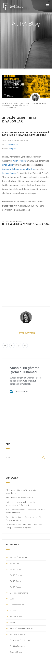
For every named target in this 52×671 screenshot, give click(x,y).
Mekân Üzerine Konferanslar (22, 628)
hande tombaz (19, 103)
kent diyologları (33, 103)
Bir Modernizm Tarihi (19, 593)
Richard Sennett (9, 173)
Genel (12, 622)
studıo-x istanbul (20, 105)
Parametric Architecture (20, 640)
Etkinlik (13, 611)
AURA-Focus (15, 587)
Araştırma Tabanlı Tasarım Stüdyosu (19, 169)
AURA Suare (15, 581)
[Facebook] (12, 345)
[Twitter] (5, 345)
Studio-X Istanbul (11, 145)
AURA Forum (16, 569)
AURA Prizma (16, 575)
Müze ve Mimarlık (17, 634)
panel (44, 103)
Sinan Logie (7, 105)
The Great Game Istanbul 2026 (19, 497)
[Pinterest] (25, 345)
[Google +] (18, 345)
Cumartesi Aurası (17, 605)
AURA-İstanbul (19, 161)
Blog (12, 599)
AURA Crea (14, 563)
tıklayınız (12, 149)
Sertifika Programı (17, 646)
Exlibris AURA (16, 616)
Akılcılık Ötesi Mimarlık (19, 557)
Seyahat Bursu (16, 652)
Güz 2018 (8, 103)
